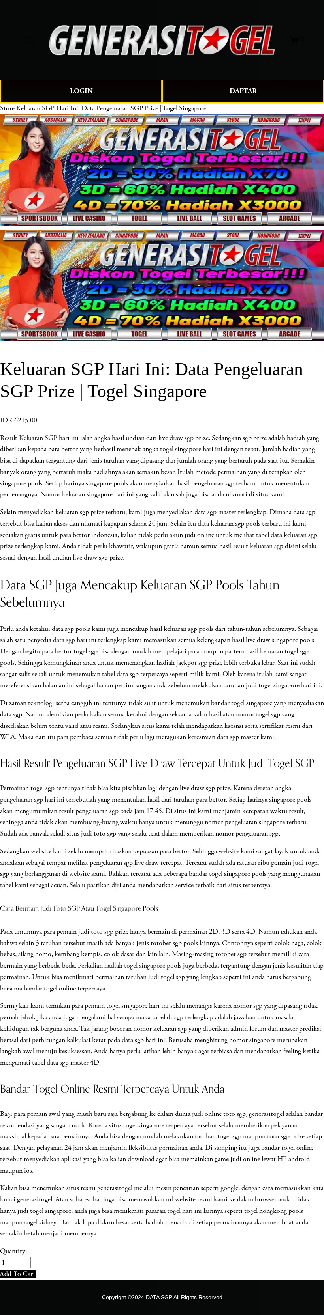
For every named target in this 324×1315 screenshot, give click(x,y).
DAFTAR (243, 91)
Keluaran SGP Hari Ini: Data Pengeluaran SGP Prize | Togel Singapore (111, 108)
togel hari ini (184, 1211)
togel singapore (144, 965)
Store (7, 108)
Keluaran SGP (38, 438)
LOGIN (81, 91)
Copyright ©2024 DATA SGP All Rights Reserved (162, 1297)
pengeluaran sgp (21, 799)
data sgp (64, 640)
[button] (18, 1274)
